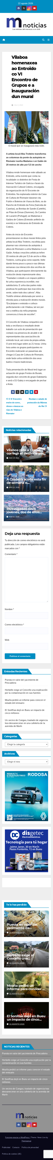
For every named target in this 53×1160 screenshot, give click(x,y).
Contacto (15, 1147)
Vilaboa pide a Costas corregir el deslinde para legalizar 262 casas (26, 453)
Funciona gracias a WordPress (17, 1137)
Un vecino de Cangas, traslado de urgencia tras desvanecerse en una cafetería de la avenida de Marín (26, 723)
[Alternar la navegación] (48, 40)
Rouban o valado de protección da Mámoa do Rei (37, 402)
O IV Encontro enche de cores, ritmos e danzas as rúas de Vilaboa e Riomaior (14, 406)
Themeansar (26, 1141)
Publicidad (6, 1147)
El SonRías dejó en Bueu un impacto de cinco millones (26, 1019)
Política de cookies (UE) (11, 1154)
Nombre (9, 609)
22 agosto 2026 (16, 932)
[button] (43, 40)
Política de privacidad (30, 1147)
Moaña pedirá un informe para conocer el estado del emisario (26, 989)
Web (7, 640)
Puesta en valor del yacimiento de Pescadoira (22, 928)
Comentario (11, 554)
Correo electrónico (14, 624)
